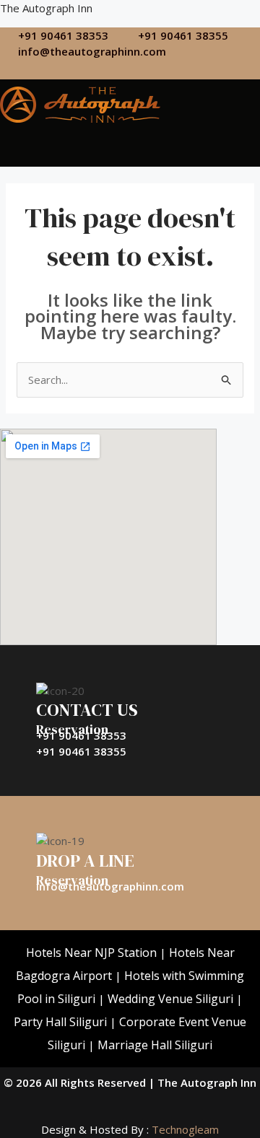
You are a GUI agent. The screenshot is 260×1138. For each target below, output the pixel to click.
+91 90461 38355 (81, 751)
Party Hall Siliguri (60, 1022)
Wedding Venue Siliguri (170, 999)
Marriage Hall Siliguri (155, 1045)
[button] (62, 141)
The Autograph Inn (46, 8)
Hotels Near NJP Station (91, 952)
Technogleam (184, 1129)
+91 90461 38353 (81, 735)
